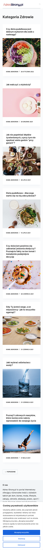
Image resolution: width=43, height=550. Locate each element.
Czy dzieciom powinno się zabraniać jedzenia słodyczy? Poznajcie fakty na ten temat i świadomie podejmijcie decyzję (21, 251)
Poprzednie (11, 472)
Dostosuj (21, 539)
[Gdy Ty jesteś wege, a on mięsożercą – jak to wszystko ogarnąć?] (21, 330)
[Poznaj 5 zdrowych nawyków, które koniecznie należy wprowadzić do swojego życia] (21, 438)
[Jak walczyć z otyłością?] (21, 102)
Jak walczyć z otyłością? (18, 84)
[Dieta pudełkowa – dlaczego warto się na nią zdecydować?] (21, 213)
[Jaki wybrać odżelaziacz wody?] (21, 383)
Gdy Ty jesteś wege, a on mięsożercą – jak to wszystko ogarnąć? (20, 310)
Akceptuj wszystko (21, 532)
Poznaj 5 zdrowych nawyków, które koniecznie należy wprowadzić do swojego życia (21, 418)
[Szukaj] (39, 4)
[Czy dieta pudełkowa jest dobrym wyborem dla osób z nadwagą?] (21, 52)
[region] (21, 526)
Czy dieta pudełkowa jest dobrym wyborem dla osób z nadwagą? (20, 32)
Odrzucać (21, 545)
